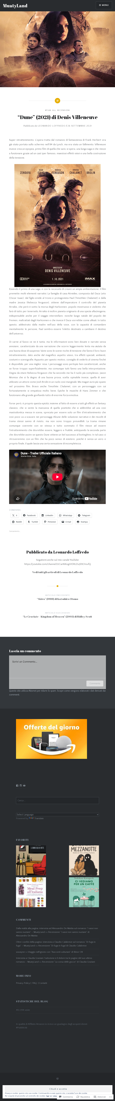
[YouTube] (24, 785)
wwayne (20, 952)
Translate (39, 818)
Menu (105, 5)
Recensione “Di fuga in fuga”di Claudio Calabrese (62, 945)
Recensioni (63, 110)
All (54, 110)
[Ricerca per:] (57, 800)
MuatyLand (15, 6)
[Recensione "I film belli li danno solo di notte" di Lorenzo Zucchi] (31, 861)
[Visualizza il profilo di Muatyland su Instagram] (21, 785)
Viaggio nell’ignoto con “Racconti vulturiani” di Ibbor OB (55, 952)
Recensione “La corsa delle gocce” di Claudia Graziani (68, 962)
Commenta (95, 683)
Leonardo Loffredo (51, 126)
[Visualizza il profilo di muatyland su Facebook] (17, 785)
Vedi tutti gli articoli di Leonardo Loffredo (57, 572)
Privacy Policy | (24, 983)
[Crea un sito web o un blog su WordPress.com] (57, 1079)
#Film (48, 110)
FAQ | (35, 983)
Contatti (43, 983)
